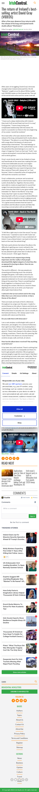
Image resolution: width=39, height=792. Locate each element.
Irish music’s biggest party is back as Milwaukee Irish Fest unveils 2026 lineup (31, 476)
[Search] (35, 3)
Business (19, 763)
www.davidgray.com (11, 428)
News (19, 758)
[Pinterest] (25, 700)
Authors (19, 711)
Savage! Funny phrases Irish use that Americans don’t (7, 482)
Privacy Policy (19, 734)
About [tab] (34, 373)
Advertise (19, 729)
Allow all (19, 409)
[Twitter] (17, 700)
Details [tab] (14, 373)
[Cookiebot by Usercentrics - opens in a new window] (28, 367)
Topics (19, 715)
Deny (19, 423)
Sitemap (19, 747)
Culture (19, 772)
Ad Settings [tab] (24, 373)
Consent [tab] (5, 373)
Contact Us (19, 724)
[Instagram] (21, 700)
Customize (18, 416)
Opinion (20, 767)
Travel (19, 777)
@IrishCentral (18, 29)
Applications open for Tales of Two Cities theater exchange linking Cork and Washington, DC (19, 478)
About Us (19, 720)
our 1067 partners (15, 384)
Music (12, 454)
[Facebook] (13, 700)
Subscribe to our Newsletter (19, 691)
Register (19, 743)
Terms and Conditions (19, 738)
